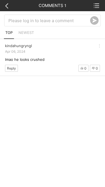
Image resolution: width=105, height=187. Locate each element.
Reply (11, 68)
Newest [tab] (26, 32)
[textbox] (49, 20)
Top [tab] (9, 32)
